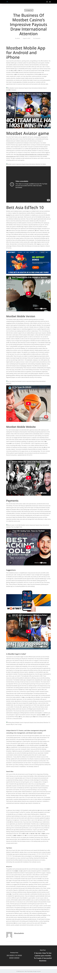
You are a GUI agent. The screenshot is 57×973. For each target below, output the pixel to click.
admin (18, 38)
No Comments (36, 38)
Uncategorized (29, 10)
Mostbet (8, 215)
